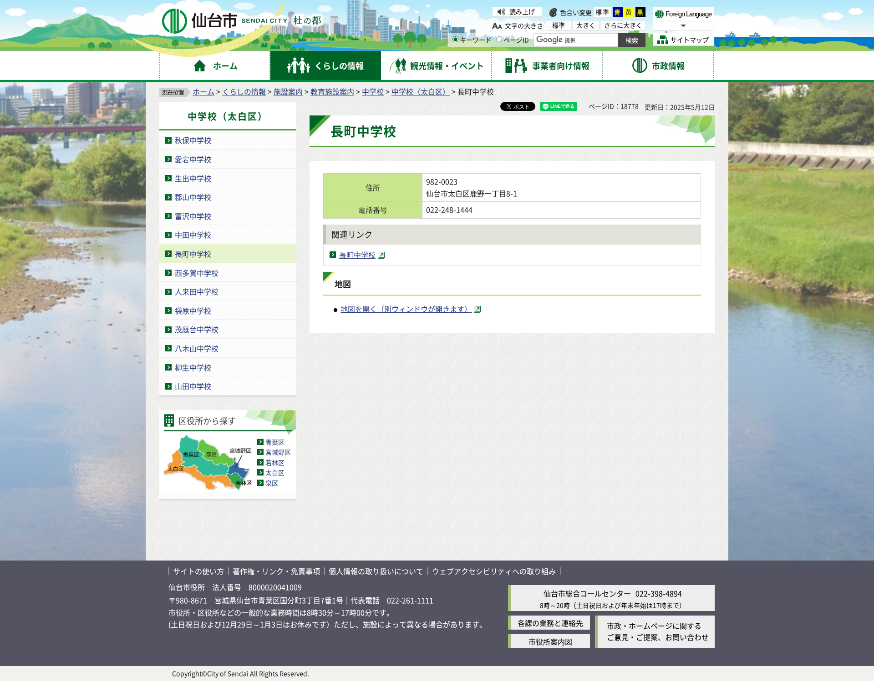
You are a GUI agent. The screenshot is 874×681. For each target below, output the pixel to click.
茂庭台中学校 (196, 329)
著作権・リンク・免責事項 (276, 571)
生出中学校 (193, 178)
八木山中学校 (196, 348)
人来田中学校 (196, 291)
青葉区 (275, 441)
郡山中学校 (193, 196)
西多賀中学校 (196, 272)
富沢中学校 (193, 215)
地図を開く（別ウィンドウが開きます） (406, 308)
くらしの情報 (244, 91)
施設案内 (288, 91)
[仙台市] (241, 21)
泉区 (271, 482)
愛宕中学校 (193, 159)
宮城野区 (278, 451)
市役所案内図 (550, 641)
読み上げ (522, 11)
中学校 (373, 91)
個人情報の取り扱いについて (376, 571)
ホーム (203, 91)
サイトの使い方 (198, 571)
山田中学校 (193, 386)
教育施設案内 (332, 91)
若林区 (275, 462)
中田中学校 (193, 234)
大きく (585, 25)
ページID (516, 39)
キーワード (476, 39)
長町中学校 (193, 253)
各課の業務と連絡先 (550, 622)
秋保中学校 (193, 140)
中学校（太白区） (420, 91)
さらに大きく (623, 25)
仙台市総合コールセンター (587, 593)
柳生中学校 (193, 367)
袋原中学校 (193, 310)
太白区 (275, 472)
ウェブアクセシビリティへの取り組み (494, 571)
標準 (602, 11)
